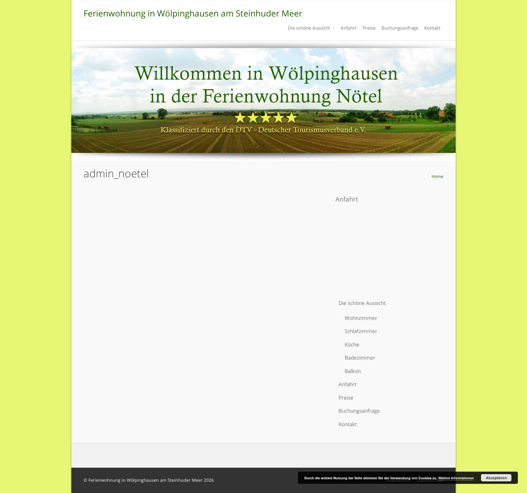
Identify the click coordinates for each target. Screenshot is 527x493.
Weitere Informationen (456, 478)
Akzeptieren (496, 477)
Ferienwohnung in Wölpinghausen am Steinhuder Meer (193, 13)
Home (437, 176)
